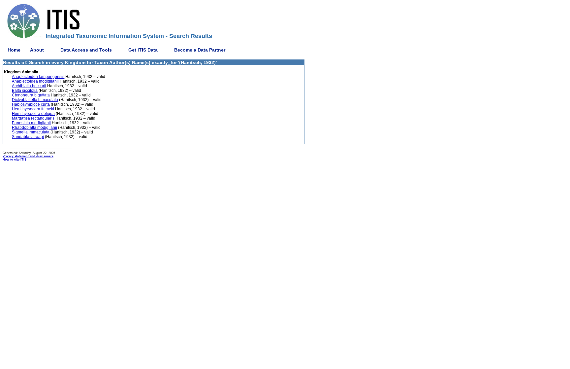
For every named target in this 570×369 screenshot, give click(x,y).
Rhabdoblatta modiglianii (34, 127)
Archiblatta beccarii (29, 86)
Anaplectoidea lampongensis (38, 76)
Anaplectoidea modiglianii (35, 81)
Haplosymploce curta (31, 104)
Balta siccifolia (25, 90)
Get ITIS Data (143, 50)
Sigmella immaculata (30, 132)
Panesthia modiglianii (31, 123)
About (37, 50)
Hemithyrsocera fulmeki (33, 109)
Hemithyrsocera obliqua (33, 113)
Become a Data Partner (199, 50)
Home (14, 50)
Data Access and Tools (86, 50)
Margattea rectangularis (33, 118)
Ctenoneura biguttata (31, 95)
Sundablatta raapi (28, 136)
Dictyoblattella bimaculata (35, 99)
